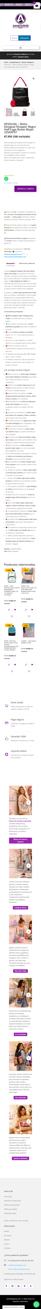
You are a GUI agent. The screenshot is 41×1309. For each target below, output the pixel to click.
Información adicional (27, 263)
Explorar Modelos (21, 1158)
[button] (11, 183)
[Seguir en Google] (18, 1286)
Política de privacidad (11, 1205)
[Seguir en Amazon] (30, 1286)
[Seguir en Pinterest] (24, 1286)
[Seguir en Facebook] (6, 1286)
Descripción (10, 263)
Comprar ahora (23, 57)
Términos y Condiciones (12, 1201)
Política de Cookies (10, 1209)
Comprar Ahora (20, 908)
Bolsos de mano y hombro (20, 840)
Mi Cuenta (7, 1236)
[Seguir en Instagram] (12, 1286)
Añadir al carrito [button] (15, 609)
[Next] (28, 802)
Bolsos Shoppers (28, 62)
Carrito (6, 1244)
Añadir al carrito (25, 189)
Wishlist (7, 1240)
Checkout (7, 1248)
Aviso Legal (8, 1197)
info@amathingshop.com (17, 1265)
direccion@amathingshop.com (19, 1269)
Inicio (6, 62)
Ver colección (20, 1098)
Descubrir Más (20, 971)
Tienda (6, 1231)
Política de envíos (10, 1213)
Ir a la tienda (20, 1034)
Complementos (14, 62)
